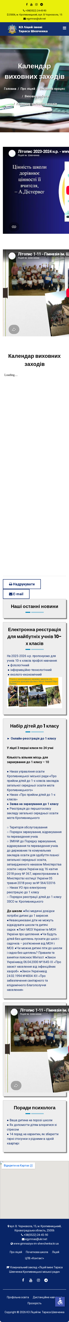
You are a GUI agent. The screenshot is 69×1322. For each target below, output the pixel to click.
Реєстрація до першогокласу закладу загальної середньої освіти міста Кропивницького (32, 813)
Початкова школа (37, 1252)
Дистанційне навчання (47, 1297)
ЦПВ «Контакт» (34, 1258)
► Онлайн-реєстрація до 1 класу (31, 738)
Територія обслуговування (28, 827)
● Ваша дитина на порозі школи (29, 1120)
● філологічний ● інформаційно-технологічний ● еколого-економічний (29, 669)
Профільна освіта (18, 1297)
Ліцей (55, 1252)
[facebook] (27, 4)
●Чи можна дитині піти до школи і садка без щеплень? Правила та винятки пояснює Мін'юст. (34, 952)
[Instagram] (36, 4)
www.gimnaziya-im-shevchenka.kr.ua (36, 1243)
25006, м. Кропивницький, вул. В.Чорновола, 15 (35, 14)
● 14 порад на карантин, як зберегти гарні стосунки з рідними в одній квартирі (32, 1138)
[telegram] (41, 4)
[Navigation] (62, 28)
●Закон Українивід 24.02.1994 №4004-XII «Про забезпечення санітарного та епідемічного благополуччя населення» (27, 980)
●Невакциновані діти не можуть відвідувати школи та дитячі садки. (30, 924)
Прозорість (35, 1303)
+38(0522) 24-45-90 (35, 10)
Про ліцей (16, 1252)
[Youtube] (31, 4)
